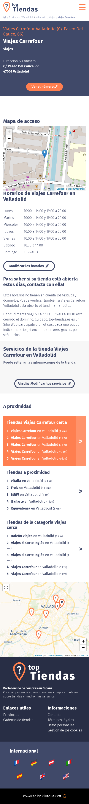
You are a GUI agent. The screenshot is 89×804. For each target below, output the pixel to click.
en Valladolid (35, 431)
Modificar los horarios (27, 266)
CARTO (83, 655)
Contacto (54, 715)
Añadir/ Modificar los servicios (42, 383)
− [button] (9, 138)
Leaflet (60, 188)
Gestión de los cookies (65, 730)
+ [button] (9, 132)
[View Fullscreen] (6, 587)
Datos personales (61, 725)
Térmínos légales (61, 720)
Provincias (11, 715)
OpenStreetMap (76, 188)
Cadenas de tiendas (18, 720)
